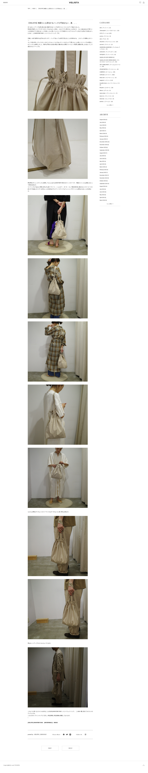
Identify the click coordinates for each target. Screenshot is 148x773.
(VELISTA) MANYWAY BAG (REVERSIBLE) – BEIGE (43, 722)
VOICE (33, 8)
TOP (29, 8)
